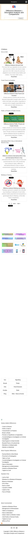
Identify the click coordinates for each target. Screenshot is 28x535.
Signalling (18, 379)
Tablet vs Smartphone (8, 510)
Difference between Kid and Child (14, 65)
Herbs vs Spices (6, 428)
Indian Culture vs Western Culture (11, 514)
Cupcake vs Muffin (7, 487)
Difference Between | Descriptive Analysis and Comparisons (14, 12)
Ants (5, 386)
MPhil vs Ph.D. (6, 521)
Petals (17, 383)
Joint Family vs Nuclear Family (10, 517)
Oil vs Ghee (5, 483)
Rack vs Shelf (6, 485)
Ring (5, 393)
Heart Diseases (18, 386)
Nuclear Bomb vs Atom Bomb (10, 454)
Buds (17, 390)
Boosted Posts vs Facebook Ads (10, 443)
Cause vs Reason (7, 426)
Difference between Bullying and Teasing (14, 188)
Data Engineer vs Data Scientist (10, 441)
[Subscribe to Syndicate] (1, 523)
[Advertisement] (14, 34)
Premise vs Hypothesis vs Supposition (12, 434)
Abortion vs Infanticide (8, 447)
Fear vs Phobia (6, 491)
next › (14, 203)
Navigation (14, 1)
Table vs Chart (6, 458)
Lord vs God (5, 477)
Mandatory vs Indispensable (9, 445)
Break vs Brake (6, 432)
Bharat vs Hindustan (7, 481)
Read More (14, 76)
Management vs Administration (10, 466)
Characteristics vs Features (9, 430)
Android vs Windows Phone (9, 468)
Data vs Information (7, 464)
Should (5, 383)
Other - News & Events (18, 393)
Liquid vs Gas (5, 489)
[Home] (14, 7)
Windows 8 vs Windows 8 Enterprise (12, 479)
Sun (5, 379)
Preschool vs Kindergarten (9, 456)
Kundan (5, 390)
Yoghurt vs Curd (6, 470)
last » (18, 203)
